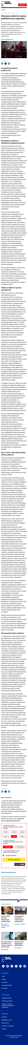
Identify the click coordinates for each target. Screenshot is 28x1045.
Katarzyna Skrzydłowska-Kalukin (5, 925)
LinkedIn (9, 63)
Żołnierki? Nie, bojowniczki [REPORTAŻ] (19, 943)
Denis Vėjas (18, 947)
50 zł (5, 836)
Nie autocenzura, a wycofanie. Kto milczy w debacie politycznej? (7, 944)
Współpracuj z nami (7, 1020)
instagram (12, 966)
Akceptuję (11, 855)
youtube (7, 966)
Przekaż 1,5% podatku (8, 1026)
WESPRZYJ (22, 4)
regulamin (13, 855)
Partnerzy (4, 1017)
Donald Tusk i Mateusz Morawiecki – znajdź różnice (6, 918)
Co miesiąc (8, 847)
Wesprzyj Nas (5, 1023)
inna (22, 836)
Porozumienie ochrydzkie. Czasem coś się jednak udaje (19, 918)
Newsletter (5, 982)
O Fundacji (4, 988)
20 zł (14, 836)
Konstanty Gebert (20, 924)
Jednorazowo (20, 847)
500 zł (5, 832)
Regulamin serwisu (6, 998)
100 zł (22, 832)
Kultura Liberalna (6, 3)
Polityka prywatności (7, 1001)
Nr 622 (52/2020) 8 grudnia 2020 (9, 13)
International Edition (7, 985)
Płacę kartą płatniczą (14, 859)
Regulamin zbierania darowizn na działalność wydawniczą (8, 1005)
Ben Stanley (4, 949)
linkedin (20, 966)
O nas (3, 976)
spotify (24, 966)
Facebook (2, 63)
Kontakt (4, 979)
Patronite (4, 1029)
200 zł (14, 832)
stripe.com (19, 864)
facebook (3, 966)
